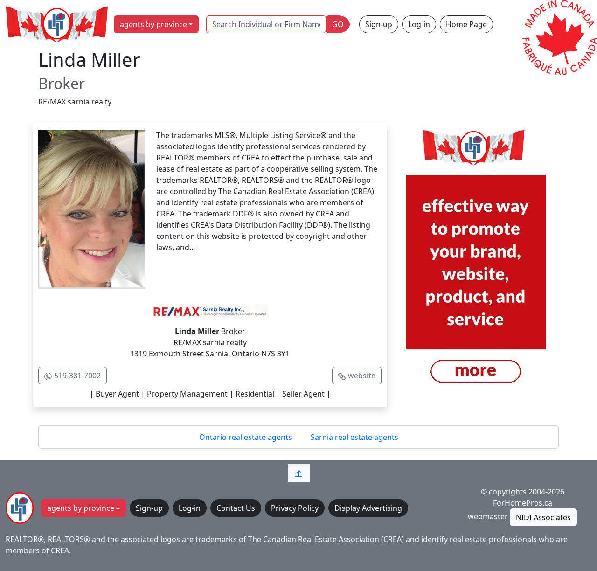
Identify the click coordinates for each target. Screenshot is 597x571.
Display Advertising (368, 508)
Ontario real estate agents (245, 437)
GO (338, 24)
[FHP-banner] (476, 262)
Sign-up (378, 24)
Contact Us (235, 508)
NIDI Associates (543, 517)
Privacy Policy (295, 508)
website (361, 375)
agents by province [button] (153, 24)
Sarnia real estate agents (354, 437)
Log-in (419, 24)
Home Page (466, 24)
